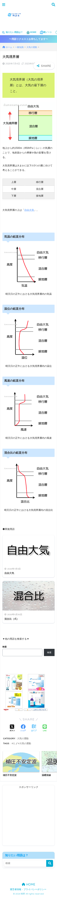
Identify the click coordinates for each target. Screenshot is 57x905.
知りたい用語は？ (14, 32)
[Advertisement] (42, 16)
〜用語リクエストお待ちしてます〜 (28, 39)
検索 (4, 647)
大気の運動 (23, 738)
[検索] (49, 863)
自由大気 (29, 210)
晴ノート (47, 32)
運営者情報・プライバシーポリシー (28, 889)
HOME (33, 32)
